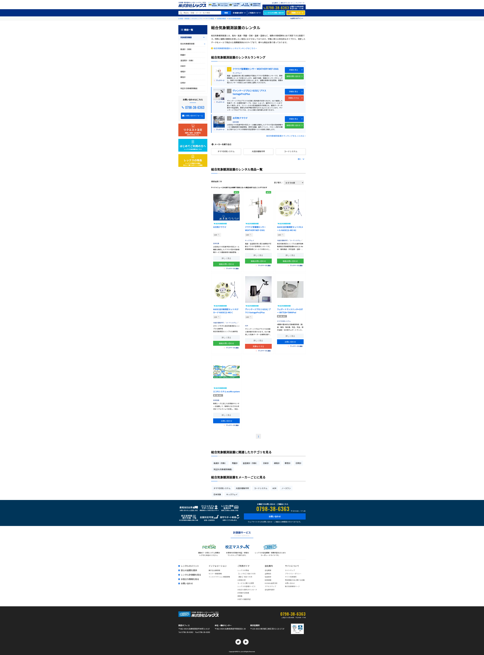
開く (300, 159)
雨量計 (235, 463)
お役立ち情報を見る (190, 579)
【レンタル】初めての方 (246, 573)
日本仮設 (217, 400)
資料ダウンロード (287, 3)
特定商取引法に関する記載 (295, 580)
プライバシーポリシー (293, 573)
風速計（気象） (220, 463)
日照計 (298, 463)
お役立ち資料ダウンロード (247, 589)
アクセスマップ (270, 586)
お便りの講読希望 (244, 599)
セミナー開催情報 (215, 573)
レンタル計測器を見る (191, 575)
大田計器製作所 (282, 240)
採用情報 (268, 580)
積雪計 (287, 463)
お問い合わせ (290, 341)
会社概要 (268, 570)
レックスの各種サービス (246, 586)
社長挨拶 (268, 577)
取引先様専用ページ (292, 586)
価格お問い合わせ (293, 76)
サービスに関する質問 (245, 583)
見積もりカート (297, 12)
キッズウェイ (237, 73)
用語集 (239, 596)
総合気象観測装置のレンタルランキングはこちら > (235, 48)
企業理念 (268, 573)
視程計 (277, 463)
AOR (234, 98)
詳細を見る (293, 69)
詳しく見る (226, 258)
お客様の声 (241, 580)
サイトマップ (290, 570)
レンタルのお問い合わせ (274, 12)
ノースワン (286, 488)
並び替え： (279, 182)
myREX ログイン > (296, 18)
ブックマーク (299, 3)
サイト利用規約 (290, 577)
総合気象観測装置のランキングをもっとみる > (286, 135)
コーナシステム (295, 240)
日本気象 (236, 122)
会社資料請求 (270, 589)
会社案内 (275, 3)
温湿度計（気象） (250, 463)
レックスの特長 (243, 570)
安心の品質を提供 (189, 570)
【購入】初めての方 (244, 577)
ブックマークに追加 (232, 268)
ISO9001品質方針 (271, 583)
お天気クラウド (240, 117)
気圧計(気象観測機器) (223, 469)
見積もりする (293, 98)
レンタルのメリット (190, 566)
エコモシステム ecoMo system (226, 391)
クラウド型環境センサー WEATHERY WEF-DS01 (256, 68)
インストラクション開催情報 (219, 577)
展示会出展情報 (214, 570)
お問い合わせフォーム (194, 115)
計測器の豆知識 (243, 593)
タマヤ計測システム (284, 321)
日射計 (266, 463)
